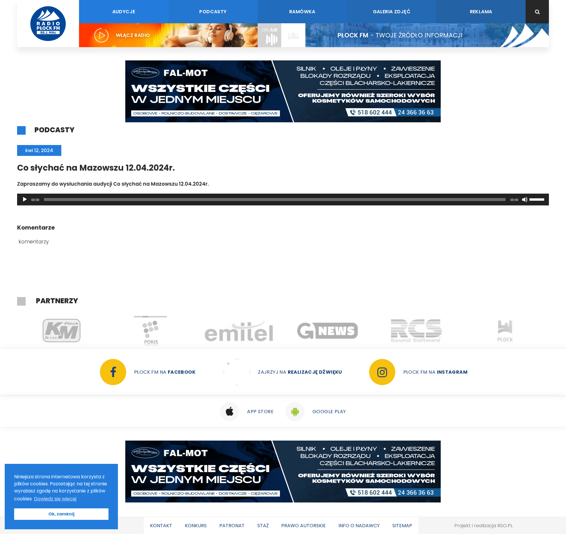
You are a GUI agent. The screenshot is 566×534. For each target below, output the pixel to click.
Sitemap (402, 525)
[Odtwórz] (25, 199)
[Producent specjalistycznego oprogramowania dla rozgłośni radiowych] (327, 330)
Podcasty (212, 11)
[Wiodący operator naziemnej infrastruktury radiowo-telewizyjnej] (239, 330)
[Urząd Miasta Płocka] (505, 330)
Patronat (232, 525)
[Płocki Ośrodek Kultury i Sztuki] (150, 330)
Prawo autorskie (303, 525)
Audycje (123, 11)
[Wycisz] (525, 199)
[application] (283, 199)
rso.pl (505, 525)
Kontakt (161, 525)
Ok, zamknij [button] (61, 514)
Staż (263, 525)
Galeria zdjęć (391, 11)
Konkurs (196, 525)
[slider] (537, 199)
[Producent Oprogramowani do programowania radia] (416, 330)
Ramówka (302, 11)
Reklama (481, 11)
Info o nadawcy (359, 525)
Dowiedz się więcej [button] (55, 498)
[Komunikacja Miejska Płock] (61, 330)
